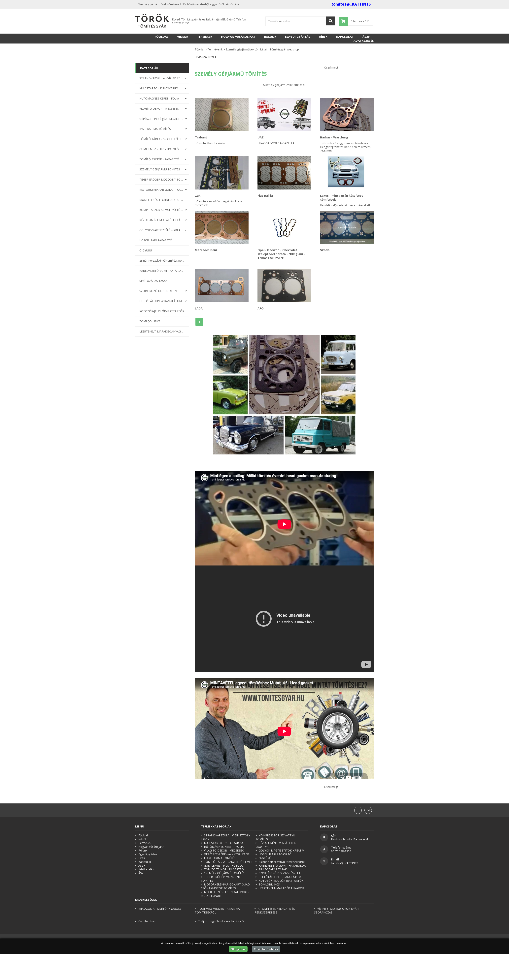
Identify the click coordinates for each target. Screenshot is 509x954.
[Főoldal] (152, 21)
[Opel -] (284, 227)
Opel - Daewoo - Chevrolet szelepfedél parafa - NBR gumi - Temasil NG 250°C (281, 254)
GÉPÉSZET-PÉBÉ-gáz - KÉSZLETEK (161, 119)
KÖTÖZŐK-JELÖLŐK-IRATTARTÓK (161, 311)
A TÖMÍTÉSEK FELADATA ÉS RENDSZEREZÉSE (274, 910)
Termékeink (214, 49)
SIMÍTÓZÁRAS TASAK (153, 281)
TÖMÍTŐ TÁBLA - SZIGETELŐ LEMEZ (161, 139)
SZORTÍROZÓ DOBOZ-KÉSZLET (160, 291)
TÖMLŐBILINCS (149, 321)
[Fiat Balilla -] (284, 172)
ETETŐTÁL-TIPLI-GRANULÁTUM (160, 301)
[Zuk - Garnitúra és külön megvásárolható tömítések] (222, 172)
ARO (260, 308)
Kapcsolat (345, 37)
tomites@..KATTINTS (351, 4)
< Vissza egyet (206, 57)
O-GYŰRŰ (145, 250)
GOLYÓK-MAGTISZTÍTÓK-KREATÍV (161, 230)
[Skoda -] (347, 227)
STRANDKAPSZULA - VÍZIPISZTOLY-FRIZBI (161, 78)
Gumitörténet (147, 921)
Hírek (323, 37)
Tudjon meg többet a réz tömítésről (221, 921)
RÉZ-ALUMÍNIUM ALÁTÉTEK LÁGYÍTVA (161, 220)
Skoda (324, 250)
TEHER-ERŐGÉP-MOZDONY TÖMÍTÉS (161, 179)
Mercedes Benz (206, 250)
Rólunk (270, 37)
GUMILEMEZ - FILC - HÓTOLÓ (159, 149)
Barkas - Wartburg (334, 137)
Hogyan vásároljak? (238, 37)
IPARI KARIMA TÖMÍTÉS (155, 129)
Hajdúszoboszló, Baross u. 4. (349, 839)
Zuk (197, 195)
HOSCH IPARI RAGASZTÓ (155, 240)
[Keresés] (330, 20)
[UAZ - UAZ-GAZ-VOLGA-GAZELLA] (284, 114)
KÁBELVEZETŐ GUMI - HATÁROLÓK (161, 271)
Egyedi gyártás (297, 37)
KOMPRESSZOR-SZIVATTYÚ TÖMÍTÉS (161, 210)
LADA (199, 308)
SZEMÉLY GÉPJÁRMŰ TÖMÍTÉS (159, 169)
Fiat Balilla (265, 195)
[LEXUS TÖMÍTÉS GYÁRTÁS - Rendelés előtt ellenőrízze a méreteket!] (347, 172)
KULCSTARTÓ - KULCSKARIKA (159, 88)
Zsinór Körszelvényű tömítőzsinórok (161, 260)
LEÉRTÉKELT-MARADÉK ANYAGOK (161, 331)
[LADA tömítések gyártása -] (222, 285)
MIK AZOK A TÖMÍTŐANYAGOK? (159, 909)
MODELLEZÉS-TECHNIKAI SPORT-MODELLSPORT (161, 200)
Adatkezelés (364, 41)
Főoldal (161, 37)
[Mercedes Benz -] (222, 227)
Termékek (204, 37)
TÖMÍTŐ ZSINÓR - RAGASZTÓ (159, 159)
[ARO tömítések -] (284, 285)
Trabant (201, 137)
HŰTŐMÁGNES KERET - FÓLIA (159, 98)
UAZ (260, 137)
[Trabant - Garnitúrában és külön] (222, 114)
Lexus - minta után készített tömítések (341, 197)
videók (182, 37)
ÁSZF (366, 37)
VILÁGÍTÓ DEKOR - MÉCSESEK (159, 108)
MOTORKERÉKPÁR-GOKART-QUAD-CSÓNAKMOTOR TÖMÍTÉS (161, 189)
